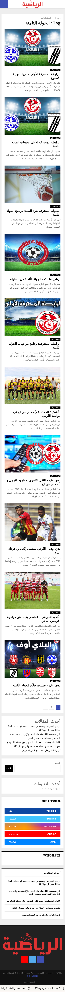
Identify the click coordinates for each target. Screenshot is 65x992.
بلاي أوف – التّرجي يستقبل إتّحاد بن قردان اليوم (34, 550)
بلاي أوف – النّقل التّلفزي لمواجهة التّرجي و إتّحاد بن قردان (33, 482)
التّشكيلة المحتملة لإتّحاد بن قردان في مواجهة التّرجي (36, 414)
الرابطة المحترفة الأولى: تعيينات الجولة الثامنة (36, 144)
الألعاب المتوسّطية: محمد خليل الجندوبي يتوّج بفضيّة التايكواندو (33, 742)
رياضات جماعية (55, 206)
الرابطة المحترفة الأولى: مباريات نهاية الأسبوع (36, 76)
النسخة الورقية (29, 982)
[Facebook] (40, 959)
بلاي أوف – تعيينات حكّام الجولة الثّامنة (36, 685)
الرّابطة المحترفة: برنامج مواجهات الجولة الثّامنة (34, 345)
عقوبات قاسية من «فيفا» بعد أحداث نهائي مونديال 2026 (36, 746)
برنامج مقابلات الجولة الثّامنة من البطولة (35, 279)
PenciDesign (32, 976)
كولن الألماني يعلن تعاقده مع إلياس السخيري (41, 750)
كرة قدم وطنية (55, 70)
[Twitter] (32, 959)
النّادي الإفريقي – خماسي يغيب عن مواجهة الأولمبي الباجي (33, 618)
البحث (57, 763)
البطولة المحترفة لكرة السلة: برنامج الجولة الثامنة (33, 212)
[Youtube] (24, 959)
